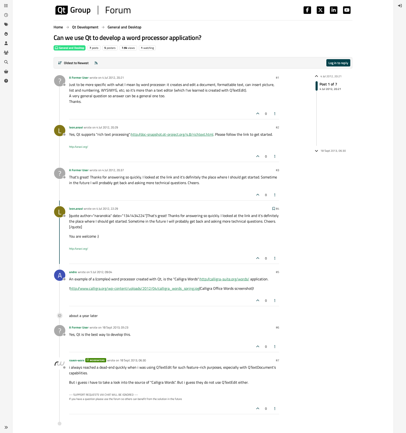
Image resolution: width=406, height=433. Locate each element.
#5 (277, 272)
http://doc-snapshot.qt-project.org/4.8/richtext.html (172, 134)
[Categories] (6, 5)
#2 (277, 127)
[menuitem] (400, 5)
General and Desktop (71, 48)
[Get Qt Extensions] (6, 71)
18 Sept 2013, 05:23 (115, 327)
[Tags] (6, 24)
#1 (277, 77)
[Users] (6, 43)
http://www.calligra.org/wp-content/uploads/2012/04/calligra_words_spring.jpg (134, 288)
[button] (6, 427)
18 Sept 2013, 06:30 (133, 360)
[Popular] (6, 34)
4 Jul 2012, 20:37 (113, 170)
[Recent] (6, 15)
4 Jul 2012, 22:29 (107, 208)
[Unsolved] (6, 81)
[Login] (400, 5)
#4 (277, 208)
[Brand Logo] (92, 10)
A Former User (79, 77)
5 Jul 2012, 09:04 (101, 272)
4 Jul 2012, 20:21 (113, 77)
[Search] (6, 62)
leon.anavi (76, 127)
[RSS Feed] (96, 62)
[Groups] (6, 52)
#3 (277, 170)
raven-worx (76, 360)
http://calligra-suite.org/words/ (224, 279)
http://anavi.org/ (78, 146)
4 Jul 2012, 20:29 (107, 127)
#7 (277, 360)
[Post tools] (275, 113)
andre (73, 272)
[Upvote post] (258, 113)
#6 (277, 327)
